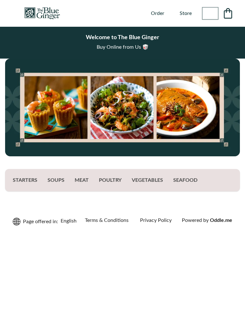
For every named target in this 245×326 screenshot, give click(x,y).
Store (186, 13)
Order (157, 13)
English (69, 220)
